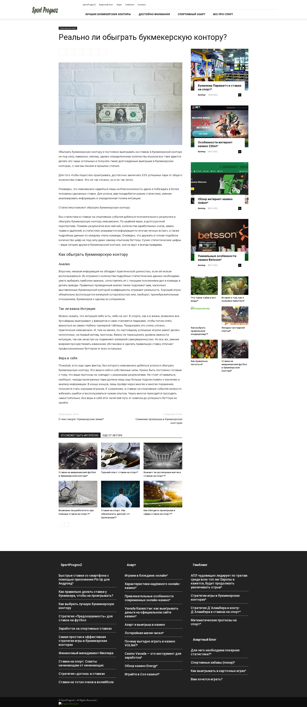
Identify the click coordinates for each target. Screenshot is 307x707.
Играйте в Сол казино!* (142, 674)
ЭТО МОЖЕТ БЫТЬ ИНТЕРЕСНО (79, 435)
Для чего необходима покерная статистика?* (215, 652)
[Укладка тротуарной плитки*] (235, 315)
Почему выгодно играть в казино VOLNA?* (150, 643)
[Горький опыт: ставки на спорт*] (120, 456)
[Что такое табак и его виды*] (204, 285)
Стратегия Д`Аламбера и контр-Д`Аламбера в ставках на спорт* (216, 610)
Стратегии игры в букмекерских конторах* (215, 597)
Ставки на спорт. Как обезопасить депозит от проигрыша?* (115, 514)
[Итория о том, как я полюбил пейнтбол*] (235, 285)
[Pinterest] (78, 52)
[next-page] (66, 524)
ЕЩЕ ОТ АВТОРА (112, 435)
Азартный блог (106, 4)
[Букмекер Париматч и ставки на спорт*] (219, 70)
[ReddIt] (86, 52)
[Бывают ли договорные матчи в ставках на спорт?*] (163, 456)
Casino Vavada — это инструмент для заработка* (153, 655)
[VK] (103, 52)
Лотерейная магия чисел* (144, 633)
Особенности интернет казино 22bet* (215, 144)
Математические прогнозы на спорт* (214, 622)
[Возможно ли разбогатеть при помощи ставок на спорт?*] (78, 494)
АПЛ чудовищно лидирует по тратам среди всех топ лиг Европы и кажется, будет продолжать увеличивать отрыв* (219, 581)
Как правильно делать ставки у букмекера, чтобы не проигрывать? (86, 593)
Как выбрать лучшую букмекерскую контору (86, 606)
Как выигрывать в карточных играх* (218, 671)
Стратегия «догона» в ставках (82, 674)
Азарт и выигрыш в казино (145, 624)
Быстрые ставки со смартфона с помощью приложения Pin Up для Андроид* (84, 579)
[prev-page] (61, 524)
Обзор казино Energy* (141, 666)
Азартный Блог (204, 639)
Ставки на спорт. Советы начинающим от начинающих (81, 663)
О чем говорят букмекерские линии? (81, 419)
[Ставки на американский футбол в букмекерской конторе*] (78, 456)
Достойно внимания (154, 14)
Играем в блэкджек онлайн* (146, 575)
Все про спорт (223, 14)
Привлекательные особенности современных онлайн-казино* (149, 598)
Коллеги (142, 4)
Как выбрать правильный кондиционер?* (199, 330)
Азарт (119, 4)
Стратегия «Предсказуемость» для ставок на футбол (86, 618)
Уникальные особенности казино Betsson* (217, 257)
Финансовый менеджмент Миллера (86, 653)
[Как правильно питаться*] (204, 349)
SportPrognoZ (89, 4)
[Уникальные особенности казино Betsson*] (219, 240)
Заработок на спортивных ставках (85, 628)
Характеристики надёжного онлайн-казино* (152, 586)
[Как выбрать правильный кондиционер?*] (204, 315)
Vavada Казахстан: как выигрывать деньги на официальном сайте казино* (151, 612)
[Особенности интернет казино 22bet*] (219, 126)
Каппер (201, 94)
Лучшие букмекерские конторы (108, 14)
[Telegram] (94, 52)
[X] (70, 52)
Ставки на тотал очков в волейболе (86, 682)
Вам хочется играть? (206, 679)
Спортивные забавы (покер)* (213, 662)
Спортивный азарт (191, 14)
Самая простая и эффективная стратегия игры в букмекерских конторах (83, 641)
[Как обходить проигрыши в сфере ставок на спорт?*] (163, 494)
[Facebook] (62, 52)
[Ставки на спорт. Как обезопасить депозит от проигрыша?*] (120, 494)
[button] (273, 14)
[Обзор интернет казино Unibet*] (219, 183)
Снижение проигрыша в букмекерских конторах (159, 421)
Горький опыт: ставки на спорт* (119, 472)
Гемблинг (129, 4)
